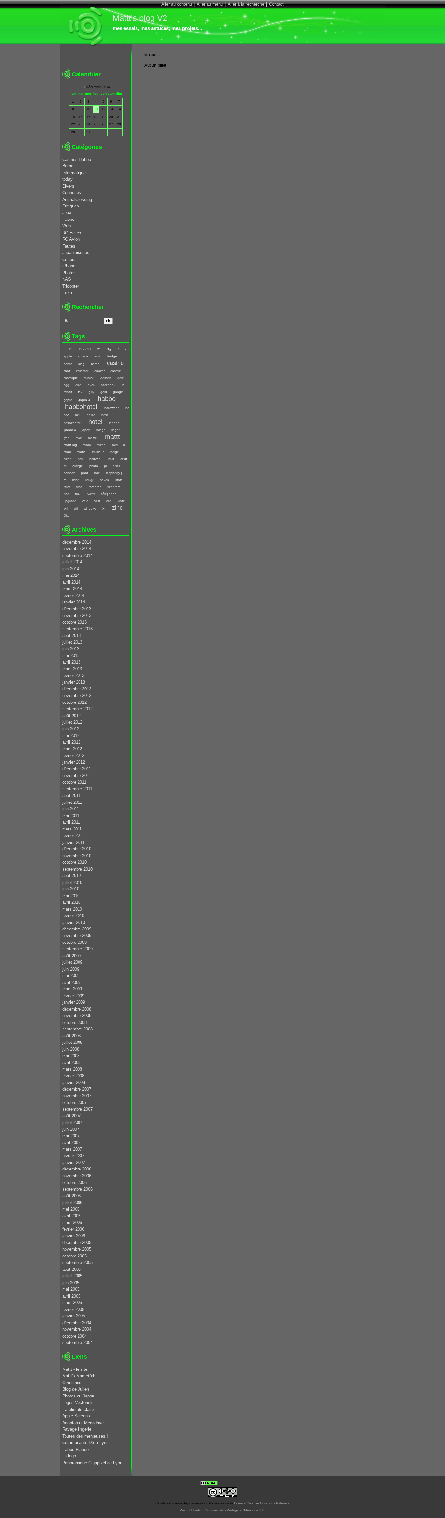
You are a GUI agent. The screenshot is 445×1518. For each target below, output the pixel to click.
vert (97, 501)
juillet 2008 (72, 1042)
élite (67, 515)
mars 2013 (72, 668)
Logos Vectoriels (77, 1402)
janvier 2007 (73, 1162)
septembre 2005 (77, 1262)
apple (68, 356)
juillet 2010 (72, 882)
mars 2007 (72, 1149)
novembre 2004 (76, 1329)
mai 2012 (70, 735)
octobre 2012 (74, 702)
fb (123, 385)
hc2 (66, 415)
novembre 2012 (76, 695)
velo (85, 501)
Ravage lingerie (76, 1429)
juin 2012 (70, 728)
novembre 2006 (76, 1175)
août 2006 (71, 1195)
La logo (69, 1456)
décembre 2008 (76, 1009)
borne (95, 364)
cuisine (89, 378)
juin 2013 (70, 648)
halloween (111, 408)
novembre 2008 (76, 1015)
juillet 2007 (72, 1122)
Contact (276, 4)
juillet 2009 (72, 962)
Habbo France (75, 1449)
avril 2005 (71, 1296)
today (67, 179)
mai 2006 (70, 1209)
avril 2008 (71, 1062)
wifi (66, 508)
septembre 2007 (77, 1109)
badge (112, 356)
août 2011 (71, 795)
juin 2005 (70, 1282)
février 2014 (73, 595)
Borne (67, 165)
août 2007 (71, 1116)
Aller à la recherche (246, 4)
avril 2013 (71, 662)
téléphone (109, 494)
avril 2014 (71, 582)
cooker (99, 371)
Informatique (74, 172)
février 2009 (73, 995)
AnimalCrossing (77, 199)
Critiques (70, 206)
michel (101, 445)
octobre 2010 (74, 862)
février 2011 (73, 835)
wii (76, 508)
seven (104, 480)
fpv (80, 392)
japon (86, 430)
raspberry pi (114, 473)
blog (81, 364)
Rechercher (88, 307)
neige (114, 452)
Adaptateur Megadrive (83, 1422)
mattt (112, 436)
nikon (68, 459)
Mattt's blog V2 (139, 17)
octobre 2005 (74, 1256)
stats (118, 480)
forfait (68, 392)
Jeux (66, 212)
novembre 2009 (76, 935)
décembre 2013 (76, 608)
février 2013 (73, 675)
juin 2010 (70, 889)
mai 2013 (70, 655)
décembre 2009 (76, 929)
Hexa (67, 292)
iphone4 (70, 430)
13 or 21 (85, 349)
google (118, 392)
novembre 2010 (76, 855)
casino (115, 363)
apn (128, 349)
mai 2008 (70, 1055)
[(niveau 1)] (63, 349)
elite (78, 385)
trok (77, 494)
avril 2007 (71, 1142)
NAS (66, 279)
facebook (108, 385)
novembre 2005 (76, 1249)
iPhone (68, 265)
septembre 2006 (77, 1189)
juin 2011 (70, 808)
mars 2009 (72, 988)
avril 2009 (71, 982)
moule (81, 452)
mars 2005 (72, 1302)
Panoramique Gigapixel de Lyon (92, 1462)
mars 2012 (72, 748)
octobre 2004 (74, 1336)
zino (117, 507)
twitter (91, 494)
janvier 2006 (73, 1235)
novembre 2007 (76, 1095)
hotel (95, 421)
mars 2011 (72, 829)
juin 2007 (70, 1129)
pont (84, 473)
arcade (83, 356)
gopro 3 (84, 400)
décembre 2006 (76, 1169)
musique (98, 452)
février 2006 (73, 1229)
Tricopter (70, 286)
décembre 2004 (76, 1322)
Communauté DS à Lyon (85, 1442)
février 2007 (73, 1155)
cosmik (115, 371)
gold (103, 392)
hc (127, 408)
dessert (105, 378)
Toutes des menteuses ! (85, 1436)
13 (70, 349)
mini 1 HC (119, 445)
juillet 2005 (72, 1275)
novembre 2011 (76, 775)
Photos (69, 272)
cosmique (71, 378)
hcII (77, 415)
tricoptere (114, 487)
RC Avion (71, 239)
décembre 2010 (76, 848)
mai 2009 (70, 975)
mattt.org (70, 445)
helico (91, 415)
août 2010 (71, 875)
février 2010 (73, 915)
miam (87, 445)
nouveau (95, 459)
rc (65, 480)
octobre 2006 (74, 1182)
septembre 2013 (77, 628)
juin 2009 (70, 969)
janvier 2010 (73, 922)
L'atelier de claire (78, 1409)
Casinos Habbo (76, 159)
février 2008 (73, 1075)
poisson (69, 473)
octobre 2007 (74, 1102)
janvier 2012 (73, 762)
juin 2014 (70, 568)
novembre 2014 (76, 548)
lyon (67, 438)
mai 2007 (70, 1135)
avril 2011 (71, 822)
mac (79, 438)
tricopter (94, 487)
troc (66, 494)
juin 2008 (70, 1049)
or (65, 466)
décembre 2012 (76, 689)
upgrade (70, 501)
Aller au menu (210, 4)
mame (92, 438)
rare (97, 473)
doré (120, 378)
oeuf (123, 459)
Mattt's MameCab (78, 1375)
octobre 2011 (74, 782)
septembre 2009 (77, 948)
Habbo (68, 219)
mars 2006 (72, 1222)
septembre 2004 (77, 1342)
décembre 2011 (76, 768)
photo (93, 466)
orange (77, 466)
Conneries (71, 192)
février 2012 (73, 755)
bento (68, 364)
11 (97, 109)
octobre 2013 (74, 622)
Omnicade (71, 1382)
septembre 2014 (77, 555)
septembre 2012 (77, 708)
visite (121, 501)
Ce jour (69, 259)
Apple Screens (76, 1415)
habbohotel (81, 406)
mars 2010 (72, 909)
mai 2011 (70, 815)
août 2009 (71, 955)
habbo (107, 398)
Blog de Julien (75, 1389)
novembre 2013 (76, 615)
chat (67, 371)
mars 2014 (72, 588)
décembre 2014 (76, 542)
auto (97, 356)
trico (79, 487)
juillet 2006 (72, 1202)
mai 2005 (70, 1289)
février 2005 (73, 1309)
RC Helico (71, 232)
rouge (89, 480)
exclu (91, 385)
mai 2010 (70, 895)
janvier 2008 (73, 1082)
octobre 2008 (74, 1022)
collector (82, 371)
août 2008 (71, 1035)
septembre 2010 (77, 869)
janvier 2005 (73, 1315)
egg (66, 385)
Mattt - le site (74, 1369)
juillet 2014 (72, 562)
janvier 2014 (73, 602)
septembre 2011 (77, 789)
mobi (67, 452)
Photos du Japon (78, 1396)
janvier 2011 (73, 842)
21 (99, 349)
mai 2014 (70, 575)
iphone (114, 423)
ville (108, 501)
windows (90, 508)
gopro (68, 400)
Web (66, 225)
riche (75, 480)
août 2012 (71, 715)
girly (91, 392)
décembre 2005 (76, 1242)
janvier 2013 (73, 682)
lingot (115, 430)
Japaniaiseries (75, 252)
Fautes (68, 246)
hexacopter (72, 423)
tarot (67, 487)
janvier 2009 (73, 1002)
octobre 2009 (74, 942)
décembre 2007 (76, 1089)
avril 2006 (71, 1215)
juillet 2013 (72, 642)
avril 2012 (71, 742)
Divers (68, 186)
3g (109, 349)
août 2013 (71, 635)
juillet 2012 (72, 722)
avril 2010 (71, 902)
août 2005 (71, 1269)
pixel (116, 466)
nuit (111, 459)
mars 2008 (72, 1069)
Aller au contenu (176, 4)
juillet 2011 (72, 802)
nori (80, 459)
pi (105, 466)
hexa (105, 415)
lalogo (100, 430)
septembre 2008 (77, 1029)
